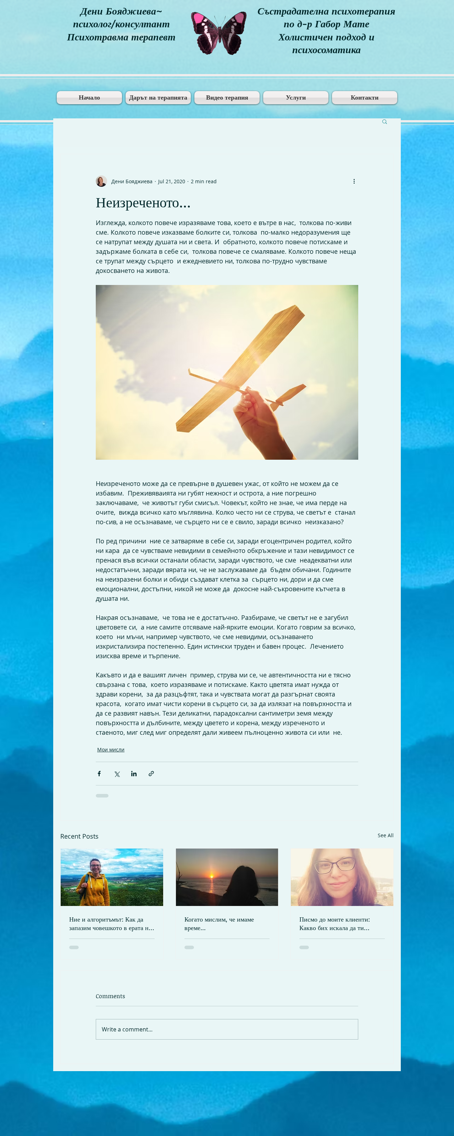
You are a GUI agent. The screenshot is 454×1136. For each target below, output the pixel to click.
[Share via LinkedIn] (134, 773)
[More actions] (354, 181)
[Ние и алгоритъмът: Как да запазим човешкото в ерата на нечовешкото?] (112, 877)
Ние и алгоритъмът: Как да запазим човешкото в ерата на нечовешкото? (110, 923)
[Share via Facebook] (99, 773)
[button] (384, 121)
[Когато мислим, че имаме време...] (227, 877)
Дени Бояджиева (118, 10)
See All (386, 835)
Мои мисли (110, 749)
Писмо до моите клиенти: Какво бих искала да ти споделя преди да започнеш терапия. (337, 923)
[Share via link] (151, 773)
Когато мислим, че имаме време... (219, 923)
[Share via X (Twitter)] (116, 773)
